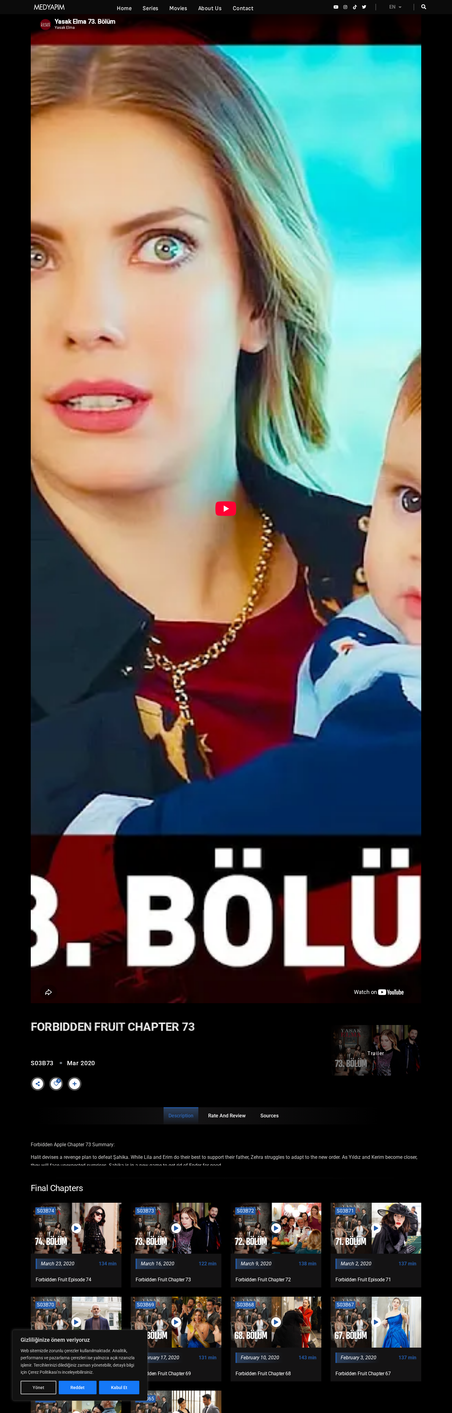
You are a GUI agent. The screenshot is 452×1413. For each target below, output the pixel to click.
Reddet (77, 1387)
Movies (178, 8)
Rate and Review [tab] (227, 1116)
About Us (210, 8)
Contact (243, 8)
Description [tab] (181, 1116)
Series (150, 8)
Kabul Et (119, 1387)
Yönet (38, 1387)
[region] (80, 1365)
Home (124, 8)
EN (392, 7)
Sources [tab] (269, 1116)
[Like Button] (56, 1083)
